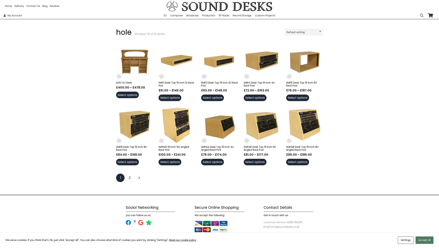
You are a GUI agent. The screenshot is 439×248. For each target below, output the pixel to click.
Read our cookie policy (182, 240)
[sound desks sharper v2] (227, 6)
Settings (406, 240)
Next (139, 178)
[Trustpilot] (149, 222)
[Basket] (430, 15)
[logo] (172, 6)
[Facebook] (128, 222)
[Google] (140, 222)
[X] (135, 221)
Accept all (424, 240)
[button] (422, 15)
